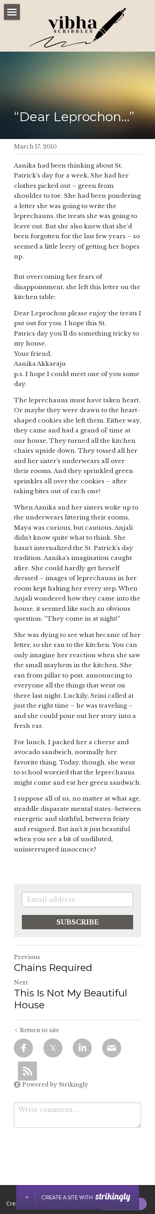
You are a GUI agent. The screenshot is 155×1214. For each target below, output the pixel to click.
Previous (27, 957)
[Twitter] (52, 1048)
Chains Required (53, 967)
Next (21, 982)
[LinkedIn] (82, 1048)
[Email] (111, 1048)
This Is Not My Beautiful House (70, 999)
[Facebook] (23, 1048)
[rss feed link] (27, 1071)
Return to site (39, 1030)
